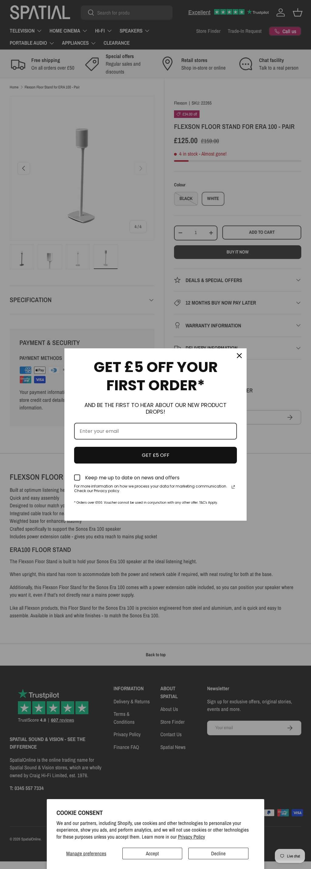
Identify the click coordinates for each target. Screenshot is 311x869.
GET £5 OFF (155, 455)
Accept (152, 853)
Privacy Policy (191, 836)
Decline (218, 853)
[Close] (239, 355)
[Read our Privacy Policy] (233, 487)
